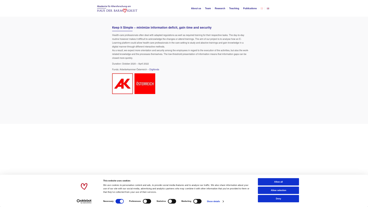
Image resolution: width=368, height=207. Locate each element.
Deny (278, 198)
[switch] (147, 201)
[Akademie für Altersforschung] (117, 8)
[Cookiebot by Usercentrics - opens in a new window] (84, 201)
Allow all (278, 182)
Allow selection (278, 190)
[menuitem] (196, 8)
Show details (213, 201)
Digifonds (154, 69)
